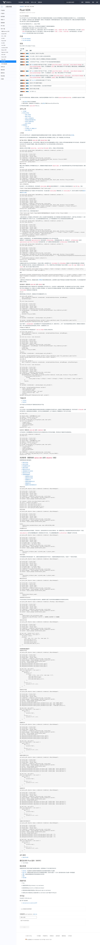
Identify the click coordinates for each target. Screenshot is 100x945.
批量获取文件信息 (29, 476)
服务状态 (64, 935)
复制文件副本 (25, 467)
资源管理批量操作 (26, 474)
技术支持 (58, 935)
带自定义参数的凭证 (29, 121)
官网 (82, 2)
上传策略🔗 (40, 279)
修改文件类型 (25, 464)
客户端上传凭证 (25, 113)
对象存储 (9, 6)
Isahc (33, 71)
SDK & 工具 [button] (33, 2)
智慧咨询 (40, 2)
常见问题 (3, 76)
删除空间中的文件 (26, 469)
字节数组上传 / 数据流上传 (30, 128)
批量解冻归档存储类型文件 (31, 484)
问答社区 (52, 935)
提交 (24, 927)
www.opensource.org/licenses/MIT (29, 903)
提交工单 (24, 872)
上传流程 (24, 111)
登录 (93, 2)
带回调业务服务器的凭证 (30, 119)
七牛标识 (70, 935)
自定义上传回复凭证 (29, 118)
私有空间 (24, 402)
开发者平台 (45, 935)
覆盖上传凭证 (28, 116)
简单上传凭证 (28, 114)
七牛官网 (39, 935)
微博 (23, 876)
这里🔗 (44, 103)
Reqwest (34, 75)
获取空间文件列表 (26, 472)
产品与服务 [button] (20, 2)
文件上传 (27, 126)
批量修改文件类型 (29, 478)
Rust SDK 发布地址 (26, 40)
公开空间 (24, 400)
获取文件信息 (25, 462)
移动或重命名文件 (26, 466)
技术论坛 (24, 870)
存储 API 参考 (25, 857)
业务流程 (72, 135)
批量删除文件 (28, 479)
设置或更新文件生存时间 (27, 471)
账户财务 (27, 2)
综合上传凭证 (28, 123)
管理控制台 (87, 2)
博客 (23, 874)
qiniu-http (34, 80)
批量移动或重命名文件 (30, 481)
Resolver (24, 33)
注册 (97, 2)
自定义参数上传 (28, 130)
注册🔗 (25, 101)
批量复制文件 (28, 483)
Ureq (33, 64)
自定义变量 (24, 192)
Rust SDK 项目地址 (26, 38)
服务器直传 (24, 125)
